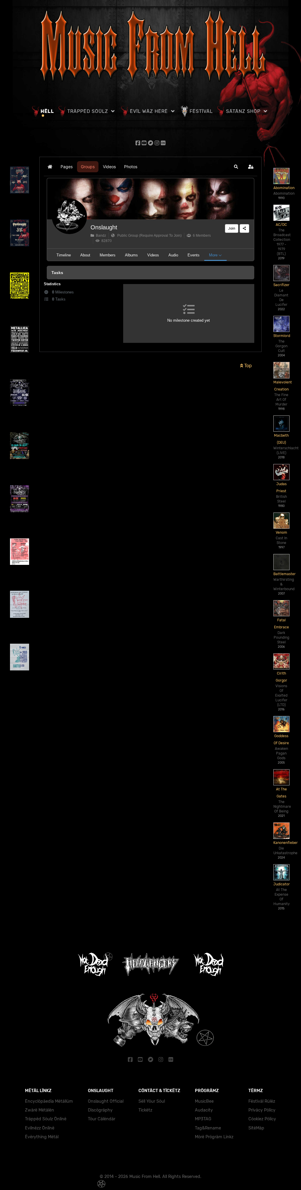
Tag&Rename (208, 1128)
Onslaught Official (105, 1101)
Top (247, 365)
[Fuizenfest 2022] (19, 339)
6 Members (201, 235)
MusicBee (204, 1101)
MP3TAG (203, 1118)
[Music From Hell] (150, 45)
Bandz (100, 235)
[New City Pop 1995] (19, 657)
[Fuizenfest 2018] (19, 392)
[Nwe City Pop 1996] (19, 604)
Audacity (204, 1110)
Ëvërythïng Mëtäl (41, 1136)
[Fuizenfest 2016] (19, 498)
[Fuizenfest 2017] (19, 445)
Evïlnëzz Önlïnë (39, 1128)
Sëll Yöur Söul (151, 1101)
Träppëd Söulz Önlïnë (45, 1118)
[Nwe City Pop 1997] (19, 551)
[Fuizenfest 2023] (19, 285)
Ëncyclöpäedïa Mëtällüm (49, 1101)
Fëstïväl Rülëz (261, 1101)
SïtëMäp (256, 1128)
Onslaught (104, 227)
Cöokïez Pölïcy (262, 1118)
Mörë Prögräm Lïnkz (214, 1136)
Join (231, 228)
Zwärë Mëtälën (39, 1110)
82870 (106, 241)
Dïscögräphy (100, 1110)
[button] (236, 166)
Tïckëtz (145, 1110)
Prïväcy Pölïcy (261, 1110)
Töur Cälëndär (101, 1118)
